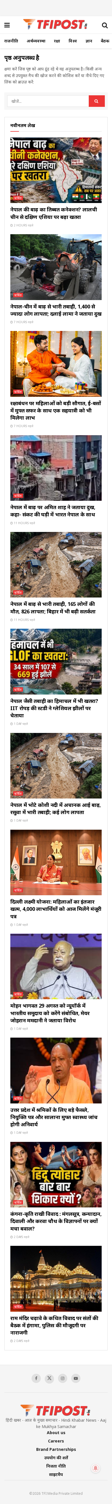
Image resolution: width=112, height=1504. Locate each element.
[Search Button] (97, 101)
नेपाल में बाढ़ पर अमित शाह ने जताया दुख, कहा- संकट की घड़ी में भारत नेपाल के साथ (52, 511)
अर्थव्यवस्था (36, 41)
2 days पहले (21, 1237)
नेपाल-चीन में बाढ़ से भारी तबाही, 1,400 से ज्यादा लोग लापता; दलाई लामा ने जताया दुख (55, 310)
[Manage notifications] (95, 1468)
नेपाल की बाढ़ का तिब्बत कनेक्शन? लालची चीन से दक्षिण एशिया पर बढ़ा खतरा (53, 213)
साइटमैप (56, 1474)
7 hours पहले (23, 322)
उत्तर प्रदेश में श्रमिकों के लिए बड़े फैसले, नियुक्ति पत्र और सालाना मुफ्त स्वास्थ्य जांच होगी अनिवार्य (54, 1117)
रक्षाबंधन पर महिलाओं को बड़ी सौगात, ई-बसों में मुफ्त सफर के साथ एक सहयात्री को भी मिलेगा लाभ (55, 410)
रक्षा (57, 41)
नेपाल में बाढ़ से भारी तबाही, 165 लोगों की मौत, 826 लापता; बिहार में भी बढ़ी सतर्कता (53, 607)
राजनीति (11, 41)
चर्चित (18, 198)
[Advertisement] (56, 7)
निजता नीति (56, 1466)
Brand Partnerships (56, 1449)
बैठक (105, 41)
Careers (56, 1441)
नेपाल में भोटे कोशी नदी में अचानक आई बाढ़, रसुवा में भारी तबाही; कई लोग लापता (55, 808)
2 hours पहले (23, 225)
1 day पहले (20, 724)
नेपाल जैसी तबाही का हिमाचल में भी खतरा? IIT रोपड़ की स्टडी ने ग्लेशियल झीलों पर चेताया (54, 708)
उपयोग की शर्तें (56, 1457)
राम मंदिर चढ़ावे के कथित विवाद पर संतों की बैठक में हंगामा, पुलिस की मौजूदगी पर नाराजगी (54, 1325)
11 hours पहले (24, 523)
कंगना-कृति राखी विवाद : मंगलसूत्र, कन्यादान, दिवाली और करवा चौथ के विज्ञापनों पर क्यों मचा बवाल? (56, 1221)
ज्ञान (89, 41)
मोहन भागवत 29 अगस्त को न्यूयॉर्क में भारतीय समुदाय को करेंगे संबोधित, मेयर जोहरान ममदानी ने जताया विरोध (50, 1012)
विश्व (73, 41)
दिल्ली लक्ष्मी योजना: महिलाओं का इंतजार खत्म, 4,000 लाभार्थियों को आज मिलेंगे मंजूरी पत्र (55, 908)
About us (56, 1432)
